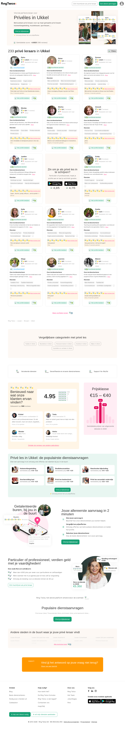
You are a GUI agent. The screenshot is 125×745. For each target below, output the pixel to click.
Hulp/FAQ (41, 706)
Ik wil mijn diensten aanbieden (44, 714)
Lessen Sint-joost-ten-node (40, 637)
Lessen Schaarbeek (80, 637)
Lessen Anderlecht (59, 637)
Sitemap (94, 722)
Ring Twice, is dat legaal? (47, 699)
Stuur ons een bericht (49, 666)
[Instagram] (95, 691)
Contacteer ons (43, 703)
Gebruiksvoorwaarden (71, 722)
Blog (10, 691)
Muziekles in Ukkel (46, 344)
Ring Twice (11, 321)
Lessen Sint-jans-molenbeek (105, 637)
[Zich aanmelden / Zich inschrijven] (122, 4)
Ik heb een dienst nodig (20, 714)
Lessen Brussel (15, 637)
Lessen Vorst (57, 640)
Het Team (71, 695)
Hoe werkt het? (43, 691)
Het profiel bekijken (23, 98)
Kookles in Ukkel (81, 344)
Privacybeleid (85, 722)
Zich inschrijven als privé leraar (84, 4)
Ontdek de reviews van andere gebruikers (43, 445)
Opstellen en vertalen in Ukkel (62, 348)
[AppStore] (71, 183)
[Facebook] (88, 691)
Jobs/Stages (72, 699)
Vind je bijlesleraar (22, 31)
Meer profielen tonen (60, 313)
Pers (69, 703)
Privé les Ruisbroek (102, 640)
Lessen (19, 321)
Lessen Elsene (14, 640)
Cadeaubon (13, 703)
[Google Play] (55, 183)
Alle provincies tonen (60, 644)
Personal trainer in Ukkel (64, 344)
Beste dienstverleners (17, 695)
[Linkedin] (92, 691)
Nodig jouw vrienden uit (18, 699)
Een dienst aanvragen (108, 4)
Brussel (26, 321)
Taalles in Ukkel (30, 344)
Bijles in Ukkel (95, 344)
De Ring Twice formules (46, 695)
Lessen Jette (78, 640)
